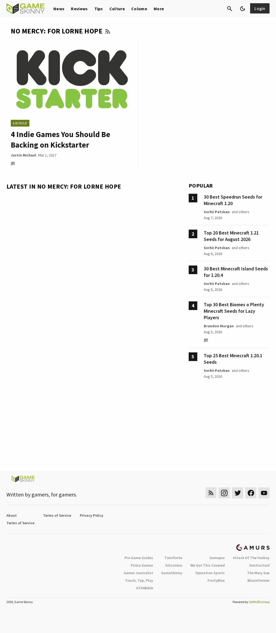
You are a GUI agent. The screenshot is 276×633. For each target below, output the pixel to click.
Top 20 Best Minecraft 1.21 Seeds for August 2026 (231, 236)
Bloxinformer (258, 580)
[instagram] (224, 492)
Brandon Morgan (219, 326)
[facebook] (250, 492)
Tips (98, 8)
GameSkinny (171, 572)
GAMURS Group (259, 602)
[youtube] (264, 492)
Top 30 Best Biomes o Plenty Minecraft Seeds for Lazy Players (234, 311)
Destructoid (259, 565)
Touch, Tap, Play (139, 580)
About (11, 515)
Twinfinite (173, 557)
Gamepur (217, 557)
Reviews (79, 8)
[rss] (211, 492)
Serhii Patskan (217, 211)
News (58, 8)
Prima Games (142, 565)
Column (139, 8)
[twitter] (237, 492)
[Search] (229, 8)
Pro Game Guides (139, 557)
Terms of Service (57, 515)
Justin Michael (23, 155)
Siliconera (173, 565)
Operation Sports (210, 572)
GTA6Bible (144, 588)
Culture (117, 8)
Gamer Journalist (138, 572)
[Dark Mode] (242, 8)
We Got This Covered (207, 565)
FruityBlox (216, 580)
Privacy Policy (91, 515)
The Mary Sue (258, 572)
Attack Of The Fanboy (251, 557)
